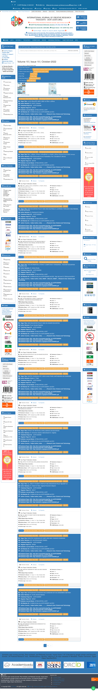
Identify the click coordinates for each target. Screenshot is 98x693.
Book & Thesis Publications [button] (24, 11)
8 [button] (30, 671)
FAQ (87, 220)
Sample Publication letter (7, 97)
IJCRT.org (14, 686)
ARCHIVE (44, 40)
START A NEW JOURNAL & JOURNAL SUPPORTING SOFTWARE (7, 193)
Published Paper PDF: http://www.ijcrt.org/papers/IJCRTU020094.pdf (39, 228)
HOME (6, 40)
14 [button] (42, 671)
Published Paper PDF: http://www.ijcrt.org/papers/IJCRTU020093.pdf (39, 286)
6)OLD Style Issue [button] (31, 80)
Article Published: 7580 (8, 431)
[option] (7, 665)
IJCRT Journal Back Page (54, 94)
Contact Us (56, 684)
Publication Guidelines (6, 138)
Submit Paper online (89, 241)
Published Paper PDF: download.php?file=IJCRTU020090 (36, 447)
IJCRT (14, 2)
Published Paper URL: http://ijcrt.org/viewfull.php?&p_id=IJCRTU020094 (40, 226)
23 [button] (60, 671)
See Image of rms (90, 274)
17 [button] (48, 671)
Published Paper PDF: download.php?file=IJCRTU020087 (36, 609)
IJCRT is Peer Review (36, 11)
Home (30, 686)
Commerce (7, 273)
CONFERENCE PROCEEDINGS (87, 137)
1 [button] (16, 671)
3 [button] (20, 671)
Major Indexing (89, 211)
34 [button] (82, 671)
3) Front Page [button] (34, 74)
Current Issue (8, 82)
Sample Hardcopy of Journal (8, 101)
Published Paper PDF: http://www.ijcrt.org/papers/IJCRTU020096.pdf (39, 120)
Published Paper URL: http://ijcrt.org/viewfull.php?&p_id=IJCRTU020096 (40, 117)
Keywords (42, 127)
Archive (55, 8)
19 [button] (52, 671)
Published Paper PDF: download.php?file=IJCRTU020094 (36, 227)
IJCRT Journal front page (23, 94)
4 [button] (22, 671)
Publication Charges (6, 143)
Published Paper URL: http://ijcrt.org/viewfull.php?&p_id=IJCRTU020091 (40, 392)
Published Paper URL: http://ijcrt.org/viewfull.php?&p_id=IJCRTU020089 (40, 499)
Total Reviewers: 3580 (7, 440)
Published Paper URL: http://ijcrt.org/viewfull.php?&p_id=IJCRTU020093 (40, 283)
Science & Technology (6, 263)
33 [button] (80, 671)
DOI (5, 154)
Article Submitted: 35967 (8, 427)
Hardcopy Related (9, 151)
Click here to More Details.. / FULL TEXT (35, 147)
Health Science (8, 286)
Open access (51, 11)
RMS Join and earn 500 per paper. (90, 271)
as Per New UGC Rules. (60, 25)
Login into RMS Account (89, 158)
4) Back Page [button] (33, 76)
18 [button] (50, 671)
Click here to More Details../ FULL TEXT (29, 98)
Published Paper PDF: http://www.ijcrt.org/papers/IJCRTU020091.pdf (39, 394)
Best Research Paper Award (7, 205)
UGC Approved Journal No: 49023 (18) (68, 8)
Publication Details (24, 127)
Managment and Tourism (7, 295)
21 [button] (56, 671)
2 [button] (18, 671)
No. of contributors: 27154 (7, 436)
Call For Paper (17, 8)
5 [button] (24, 671)
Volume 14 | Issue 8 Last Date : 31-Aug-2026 (7, 55)
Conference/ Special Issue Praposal (6, 211)
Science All (7, 270)
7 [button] (28, 671)
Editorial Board (89, 152)
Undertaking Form (9, 114)
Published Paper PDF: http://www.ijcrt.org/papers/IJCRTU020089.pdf (39, 502)
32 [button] (78, 671)
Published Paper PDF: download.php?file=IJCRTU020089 (36, 500)
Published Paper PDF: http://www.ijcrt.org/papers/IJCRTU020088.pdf (39, 556)
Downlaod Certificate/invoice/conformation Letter (51, 98)
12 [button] (38, 671)
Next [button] (96, 665)
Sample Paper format (7, 106)
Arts (6, 277)
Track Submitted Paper (7, 129)
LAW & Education (9, 299)
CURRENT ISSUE (36, 40)
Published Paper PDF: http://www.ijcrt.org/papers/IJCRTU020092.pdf (39, 341)
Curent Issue (38, 8)
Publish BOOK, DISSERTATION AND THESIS (7, 200)
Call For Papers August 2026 (7, 51)
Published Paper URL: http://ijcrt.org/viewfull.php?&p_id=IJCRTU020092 (40, 338)
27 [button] (68, 671)
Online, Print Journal (79, 11)
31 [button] (76, 671)
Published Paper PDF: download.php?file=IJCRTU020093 (36, 284)
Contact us (54, 686)
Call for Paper (57, 677)
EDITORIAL (18, 40)
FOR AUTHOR (26, 40)
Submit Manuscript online (7, 134)
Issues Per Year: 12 (7, 422)
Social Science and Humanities (7, 290)
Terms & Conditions (39, 686)
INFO (76, 40)
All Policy (88, 207)
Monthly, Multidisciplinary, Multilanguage (64, 11)
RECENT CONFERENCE (90, 125)
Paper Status (47, 8)
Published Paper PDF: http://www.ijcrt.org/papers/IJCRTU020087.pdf (39, 611)
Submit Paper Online (28, 8)
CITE (66, 98)
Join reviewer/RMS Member (89, 164)
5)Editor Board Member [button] (35, 78)
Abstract (34, 127)
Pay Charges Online (6, 147)
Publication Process (58, 680)
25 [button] (64, 671)
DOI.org (90, 109)
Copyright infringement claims (89, 230)
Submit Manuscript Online (7, 60)
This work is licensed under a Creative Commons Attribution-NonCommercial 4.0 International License (7, 311)
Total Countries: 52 (7, 445)
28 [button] (70, 671)
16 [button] (46, 671)
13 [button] (40, 671)
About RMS (88, 148)
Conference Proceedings (6, 89)
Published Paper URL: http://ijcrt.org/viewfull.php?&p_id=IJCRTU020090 (40, 446)
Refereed (45, 11)
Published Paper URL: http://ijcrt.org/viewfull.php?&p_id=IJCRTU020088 (40, 554)
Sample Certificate (9, 93)
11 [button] (36, 671)
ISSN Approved (6, 378)
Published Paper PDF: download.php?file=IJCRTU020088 (36, 555)
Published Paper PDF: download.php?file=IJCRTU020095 (36, 171)
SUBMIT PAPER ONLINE (68, 40)
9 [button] (32, 671)
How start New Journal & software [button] (9, 11)
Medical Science (8, 280)
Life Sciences (8, 283)
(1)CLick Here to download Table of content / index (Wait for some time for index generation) (52, 69)
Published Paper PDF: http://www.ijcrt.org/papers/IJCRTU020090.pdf (39, 449)
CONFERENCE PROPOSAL (54, 40)
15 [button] (44, 671)
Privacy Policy (89, 225)
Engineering (7, 259)
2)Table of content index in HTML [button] (41, 71)
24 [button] (62, 671)
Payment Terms (89, 216)
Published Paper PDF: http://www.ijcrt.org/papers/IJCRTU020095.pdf (39, 173)
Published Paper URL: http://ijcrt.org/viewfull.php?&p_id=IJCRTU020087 (40, 608)
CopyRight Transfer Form (6, 110)
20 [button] (54, 671)
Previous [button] (1, 665)
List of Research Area (7, 158)
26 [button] (66, 671)
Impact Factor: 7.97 (8, 63)
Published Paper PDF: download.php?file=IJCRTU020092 (36, 340)
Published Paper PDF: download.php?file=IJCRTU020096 (36, 118)
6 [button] (26, 671)
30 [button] (74, 671)
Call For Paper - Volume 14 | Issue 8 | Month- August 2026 (49, 30)
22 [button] (58, 671)
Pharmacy (7, 267)
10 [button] (34, 671)
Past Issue (7, 85)
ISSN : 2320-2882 (83, 8)
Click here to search (72, 50)
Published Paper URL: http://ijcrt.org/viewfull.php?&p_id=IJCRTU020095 (40, 170)
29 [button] (72, 671)
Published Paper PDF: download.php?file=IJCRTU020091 (36, 393)
